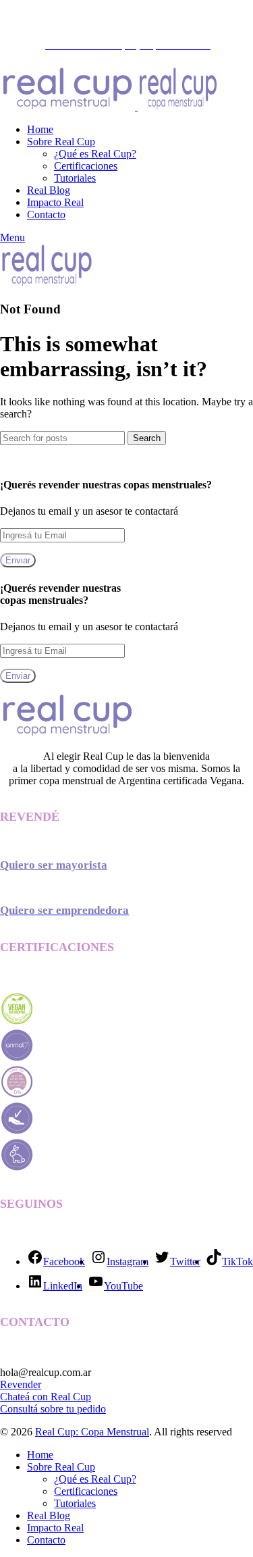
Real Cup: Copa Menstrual (92, 1431)
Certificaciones (85, 166)
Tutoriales (75, 178)
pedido (91, 1408)
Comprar (188, 20)
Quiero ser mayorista (53, 865)
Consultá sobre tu (38, 1408)
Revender (20, 1384)
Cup (82, 1396)
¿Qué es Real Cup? (95, 153)
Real (62, 1396)
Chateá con (25, 1396)
